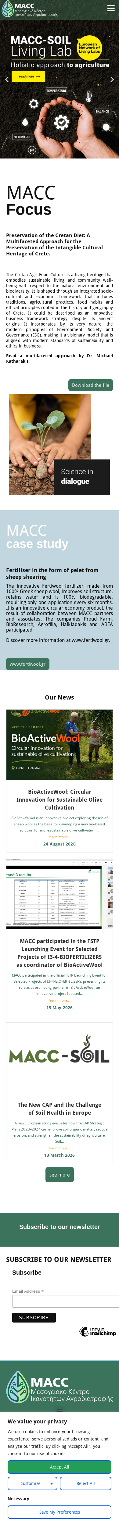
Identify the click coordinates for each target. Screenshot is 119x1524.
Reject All (86, 1483)
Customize (30, 1483)
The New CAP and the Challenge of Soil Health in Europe (59, 1108)
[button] (7, 79)
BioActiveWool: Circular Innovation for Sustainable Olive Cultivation (59, 799)
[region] (59, 1468)
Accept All (59, 1467)
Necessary (18, 1498)
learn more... (59, 836)
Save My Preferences (59, 1512)
